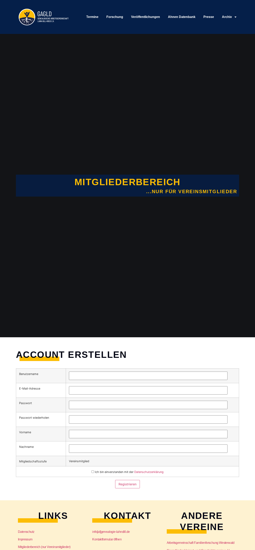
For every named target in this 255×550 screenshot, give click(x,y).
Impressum (25, 539)
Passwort (25, 403)
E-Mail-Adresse (29, 388)
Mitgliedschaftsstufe (33, 461)
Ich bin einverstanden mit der (129, 471)
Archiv (227, 17)
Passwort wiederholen (34, 417)
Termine (92, 17)
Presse (208, 17)
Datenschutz (26, 531)
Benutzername (28, 374)
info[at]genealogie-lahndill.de (111, 531)
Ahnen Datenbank (181, 17)
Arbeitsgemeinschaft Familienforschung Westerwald (200, 542)
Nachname (26, 446)
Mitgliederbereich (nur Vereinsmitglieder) (44, 547)
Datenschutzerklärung (149, 472)
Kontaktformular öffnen (107, 539)
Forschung (114, 17)
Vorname (25, 432)
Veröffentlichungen (145, 17)
